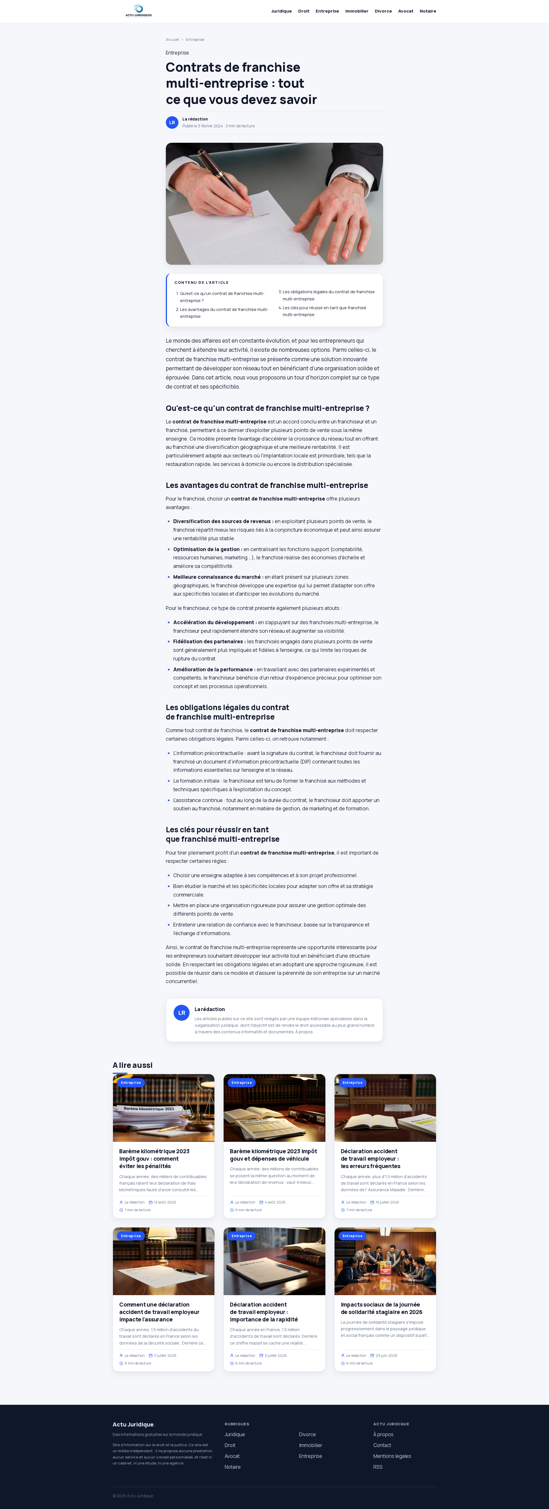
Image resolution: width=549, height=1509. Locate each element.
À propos (304, 1031)
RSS (378, 1467)
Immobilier (357, 11)
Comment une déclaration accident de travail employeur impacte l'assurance (159, 1312)
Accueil (172, 39)
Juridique (281, 11)
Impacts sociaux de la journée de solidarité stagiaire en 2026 (382, 1308)
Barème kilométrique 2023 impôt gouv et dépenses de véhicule (273, 1155)
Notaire (428, 11)
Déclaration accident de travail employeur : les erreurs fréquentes (370, 1159)
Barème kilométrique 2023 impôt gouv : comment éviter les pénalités (154, 1159)
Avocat (405, 11)
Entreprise (327, 11)
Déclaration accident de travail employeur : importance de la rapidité (264, 1312)
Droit (303, 11)
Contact (382, 1445)
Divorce (383, 11)
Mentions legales (392, 1456)
